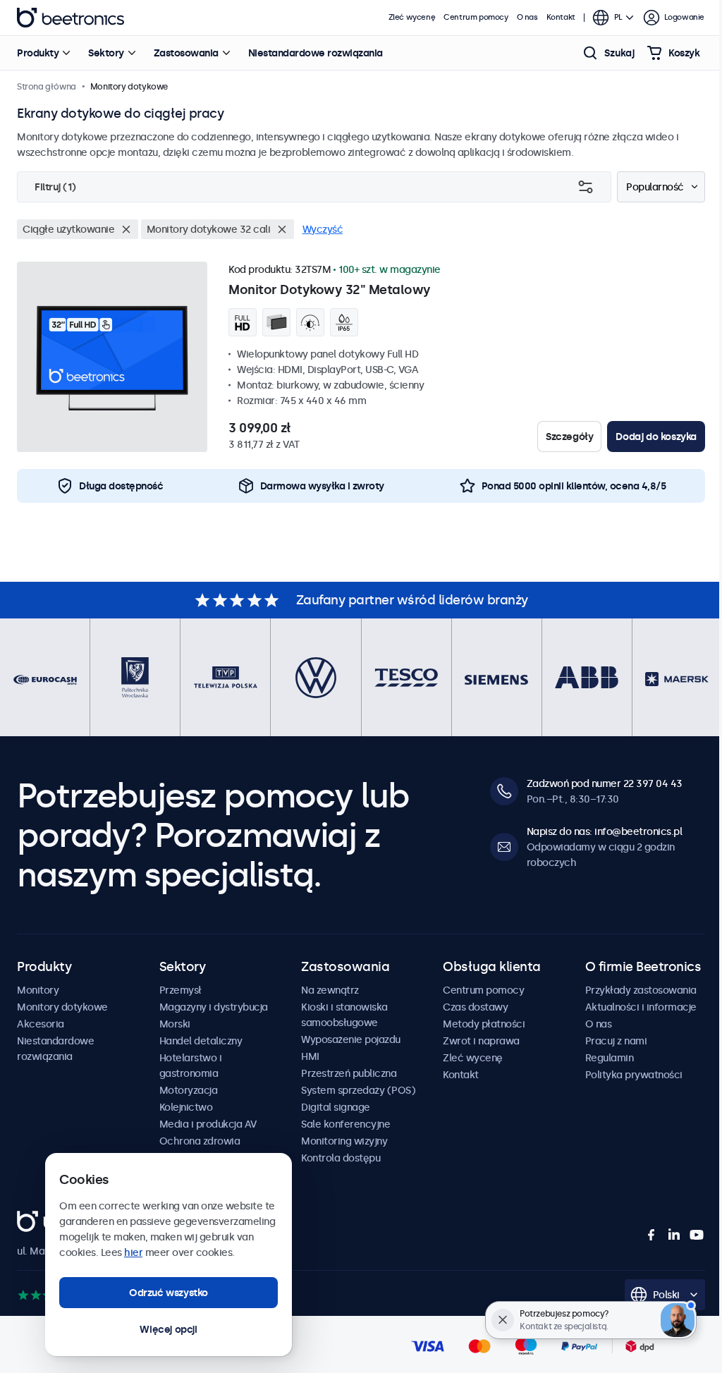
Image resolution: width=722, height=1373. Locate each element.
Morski (174, 1024)
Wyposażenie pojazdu (350, 1039)
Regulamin (609, 1058)
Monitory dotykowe (62, 1007)
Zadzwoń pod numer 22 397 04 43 (605, 783)
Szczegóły (569, 436)
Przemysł (180, 990)
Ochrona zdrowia (199, 1141)
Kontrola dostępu (340, 1158)
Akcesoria (40, 1024)
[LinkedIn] (674, 1234)
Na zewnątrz (330, 990)
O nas (527, 17)
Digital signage (335, 1107)
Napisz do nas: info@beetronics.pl (605, 831)
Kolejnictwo (186, 1107)
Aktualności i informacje (641, 1007)
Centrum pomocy (475, 17)
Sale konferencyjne (345, 1124)
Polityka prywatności (634, 1075)
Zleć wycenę (412, 17)
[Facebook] (651, 1234)
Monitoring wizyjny (344, 1141)
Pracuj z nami (616, 1041)
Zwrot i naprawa (481, 1041)
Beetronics (70, 18)
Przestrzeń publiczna (348, 1073)
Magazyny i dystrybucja (213, 1007)
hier (133, 1252)
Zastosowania (186, 53)
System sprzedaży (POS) (358, 1090)
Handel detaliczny (201, 1041)
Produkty (38, 53)
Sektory (106, 53)
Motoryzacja (188, 1090)
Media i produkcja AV (208, 1124)
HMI (310, 1056)
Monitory (38, 990)
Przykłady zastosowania (641, 990)
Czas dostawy (475, 1007)
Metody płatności (484, 1024)
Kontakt (560, 17)
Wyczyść (322, 229)
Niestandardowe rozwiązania (315, 53)
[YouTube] (696, 1234)
